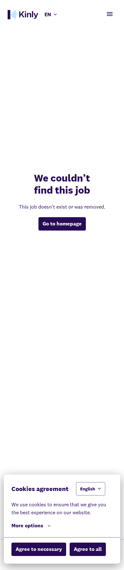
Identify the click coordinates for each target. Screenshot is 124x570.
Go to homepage (62, 223)
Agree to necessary (39, 549)
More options (27, 525)
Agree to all (88, 549)
